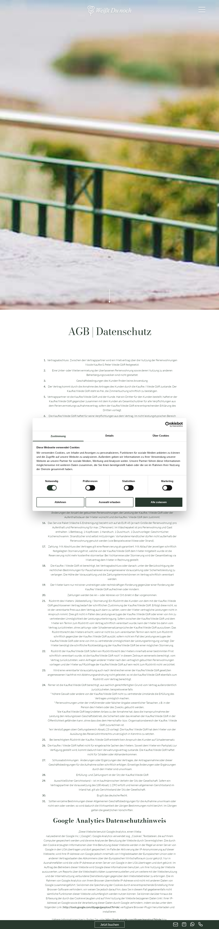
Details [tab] (109, 435)
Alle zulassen (159, 501)
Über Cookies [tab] (161, 435)
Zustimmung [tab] (58, 436)
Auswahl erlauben (109, 501)
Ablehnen (60, 501)
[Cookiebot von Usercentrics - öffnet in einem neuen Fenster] (168, 424)
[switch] (90, 488)
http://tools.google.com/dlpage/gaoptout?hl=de (91, 907)
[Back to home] (109, 11)
